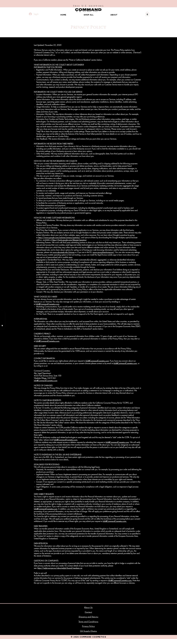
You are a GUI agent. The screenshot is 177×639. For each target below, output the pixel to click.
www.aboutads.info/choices (64, 252)
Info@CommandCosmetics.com (47, 304)
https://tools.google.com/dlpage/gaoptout (69, 240)
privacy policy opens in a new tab (67, 575)
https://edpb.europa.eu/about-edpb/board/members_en (59, 568)
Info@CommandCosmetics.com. (66, 440)
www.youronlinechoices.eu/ (103, 252)
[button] (147, 14)
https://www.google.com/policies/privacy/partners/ (59, 237)
